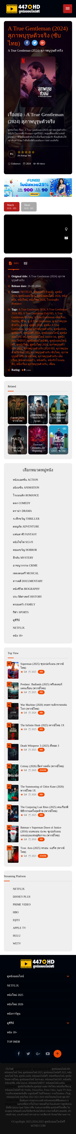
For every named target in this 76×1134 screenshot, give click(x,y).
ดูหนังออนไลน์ (27, 295)
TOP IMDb (13, 1041)
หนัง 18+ (18, 635)
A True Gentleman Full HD (38, 313)
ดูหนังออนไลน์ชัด (37, 340)
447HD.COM (12, 1100)
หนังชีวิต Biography (26, 588)
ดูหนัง (24, 325)
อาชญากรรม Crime (25, 565)
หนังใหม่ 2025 (15, 995)
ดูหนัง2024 (60, 329)
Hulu (16, 935)
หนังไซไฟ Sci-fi (23, 542)
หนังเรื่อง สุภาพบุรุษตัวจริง (31, 364)
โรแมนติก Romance (26, 495)
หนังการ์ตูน (13, 1013)
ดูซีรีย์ (16, 620)
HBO (16, 912)
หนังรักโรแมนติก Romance (21, 133)
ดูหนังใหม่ (22, 344)
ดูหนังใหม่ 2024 (39, 344)
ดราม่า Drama (22, 511)
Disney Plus (21, 896)
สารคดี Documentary (28, 581)
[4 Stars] (30, 152)
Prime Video (22, 904)
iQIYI (16, 920)
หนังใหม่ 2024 (37, 299)
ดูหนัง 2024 (35, 325)
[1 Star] (19, 152)
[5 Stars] (33, 152)
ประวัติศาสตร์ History (27, 596)
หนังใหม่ (22, 299)
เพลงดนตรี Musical (26, 573)
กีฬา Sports (21, 612)
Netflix (15, 321)
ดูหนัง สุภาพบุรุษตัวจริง (38, 329)
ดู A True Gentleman (39, 321)
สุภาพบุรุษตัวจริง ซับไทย (45, 352)
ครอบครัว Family (44, 292)
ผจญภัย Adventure (26, 526)
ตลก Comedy (21, 503)
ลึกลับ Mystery (23, 557)
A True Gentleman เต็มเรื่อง (49, 317)
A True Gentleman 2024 (32, 309)
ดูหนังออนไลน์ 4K (42, 1069)
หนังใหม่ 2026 (15, 1004)
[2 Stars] (23, 152)
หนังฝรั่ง (41, 360)
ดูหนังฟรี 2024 (31, 332)
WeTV (17, 943)
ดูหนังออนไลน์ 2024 (48, 295)
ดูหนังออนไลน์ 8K (23, 1069)
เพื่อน (52, 364)
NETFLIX (26, 292)
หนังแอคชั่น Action (25, 479)
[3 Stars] (26, 152)
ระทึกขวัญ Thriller (26, 518)
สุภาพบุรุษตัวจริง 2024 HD (39, 348)
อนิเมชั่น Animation (26, 487)
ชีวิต (23, 321)
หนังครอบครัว (27, 360)
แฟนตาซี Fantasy (25, 534)
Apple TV (19, 927)
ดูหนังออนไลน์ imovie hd (41, 336)
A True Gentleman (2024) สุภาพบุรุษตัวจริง (45, 130)
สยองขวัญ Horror (25, 549)
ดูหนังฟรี (16, 332)
